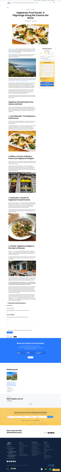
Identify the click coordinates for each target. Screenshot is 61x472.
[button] (48, 0)
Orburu (18, 125)
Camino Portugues (21, 457)
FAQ (36, 0)
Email (45, 79)
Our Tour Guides (46, 463)
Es (46, 0)
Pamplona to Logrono (34, 458)
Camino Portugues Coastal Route (23, 458)
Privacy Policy (37, 433)
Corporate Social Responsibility (48, 469)
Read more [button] (9, 414)
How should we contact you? (44, 78)
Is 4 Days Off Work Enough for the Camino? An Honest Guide (23, 382)
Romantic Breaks (34, 468)
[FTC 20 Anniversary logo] (9, 3)
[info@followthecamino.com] (7, 461)
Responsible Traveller (46, 470)
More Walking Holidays (47, 468)
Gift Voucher (45, 456)
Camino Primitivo (21, 463)
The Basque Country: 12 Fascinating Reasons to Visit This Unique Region (11, 382)
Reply (7, 310)
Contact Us (39, 0)
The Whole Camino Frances (35, 464)
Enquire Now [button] (45, 5)
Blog (34, 0)
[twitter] (52, 445)
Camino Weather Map (46, 457)
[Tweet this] (16, 335)
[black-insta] (50, 445)
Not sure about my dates (44, 58)
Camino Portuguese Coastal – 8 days (36, 457)
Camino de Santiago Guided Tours (23, 468)
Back (8, 7)
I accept (45, 81)
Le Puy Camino (21, 464)
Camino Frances (21, 456)
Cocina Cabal (14, 251)
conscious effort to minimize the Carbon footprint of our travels (18, 80)
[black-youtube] (53, 445)
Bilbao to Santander (34, 462)
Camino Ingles (21, 462)
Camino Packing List (46, 458)
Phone (42, 79)
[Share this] (14, 335)
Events (45, 464)
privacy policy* (46, 81)
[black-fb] (48, 445)
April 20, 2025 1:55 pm (11, 307)
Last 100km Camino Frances (35, 456)
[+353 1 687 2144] (7, 459)
